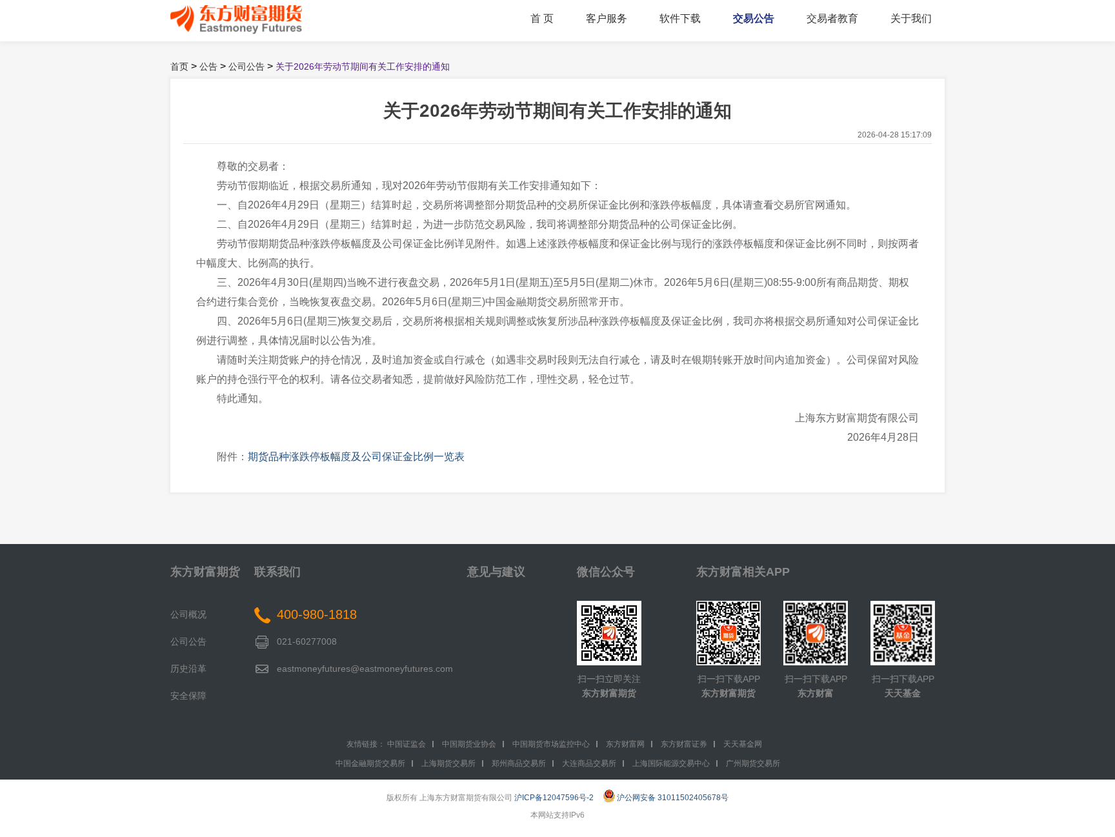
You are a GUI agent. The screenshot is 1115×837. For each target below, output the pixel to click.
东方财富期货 (205, 571)
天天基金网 (742, 744)
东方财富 (816, 693)
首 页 (542, 18)
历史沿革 (188, 668)
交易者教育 (832, 18)
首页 (179, 66)
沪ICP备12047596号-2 (554, 797)
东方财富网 (625, 744)
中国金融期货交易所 (370, 763)
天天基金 (903, 693)
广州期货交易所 (753, 763)
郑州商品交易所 (519, 763)
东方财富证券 (684, 744)
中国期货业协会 (469, 744)
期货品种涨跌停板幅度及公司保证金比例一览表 (356, 456)
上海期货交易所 (448, 763)
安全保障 (188, 696)
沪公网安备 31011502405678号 (672, 797)
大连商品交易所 (589, 763)
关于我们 (911, 18)
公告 (208, 66)
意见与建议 (496, 571)
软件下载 (680, 18)
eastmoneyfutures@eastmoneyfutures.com (365, 668)
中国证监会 (406, 744)
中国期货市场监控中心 (551, 744)
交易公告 (753, 18)
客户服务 (606, 18)
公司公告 (246, 66)
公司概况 (188, 614)
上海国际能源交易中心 (671, 763)
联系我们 (277, 571)
